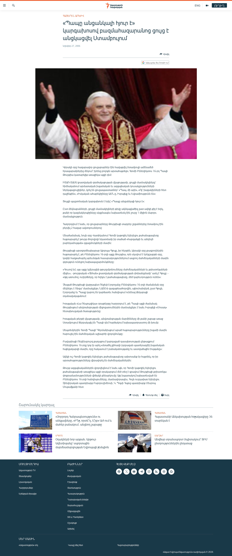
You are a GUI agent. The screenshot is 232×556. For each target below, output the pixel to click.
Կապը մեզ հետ (75, 545)
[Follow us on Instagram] (149, 472)
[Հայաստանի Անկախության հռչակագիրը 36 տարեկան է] (134, 420)
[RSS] (156, 472)
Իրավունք (72, 482)
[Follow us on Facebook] (119, 472)
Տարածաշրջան (75, 505)
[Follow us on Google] (171, 472)
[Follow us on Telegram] (141, 472)
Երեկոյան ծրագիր (27, 493)
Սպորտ (59, 435)
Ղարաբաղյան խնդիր (77, 499)
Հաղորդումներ (26, 487)
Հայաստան (61, 413)
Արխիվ (70, 528)
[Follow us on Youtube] (134, 472)
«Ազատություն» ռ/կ (28, 545)
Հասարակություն (75, 493)
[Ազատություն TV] (207, 5)
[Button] (164, 54)
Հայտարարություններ (128, 545)
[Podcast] (164, 472)
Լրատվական (25, 482)
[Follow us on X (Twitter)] (126, 472)
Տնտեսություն (74, 487)
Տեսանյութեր (25, 476)
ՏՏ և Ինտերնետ (75, 517)
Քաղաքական (74, 476)
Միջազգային (73, 511)
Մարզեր (159, 435)
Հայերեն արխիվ (73, 15)
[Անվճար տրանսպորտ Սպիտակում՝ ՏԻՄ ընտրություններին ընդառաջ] (134, 443)
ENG (197, 5)
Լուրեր (70, 470)
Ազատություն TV (27, 470)
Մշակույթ (72, 522)
